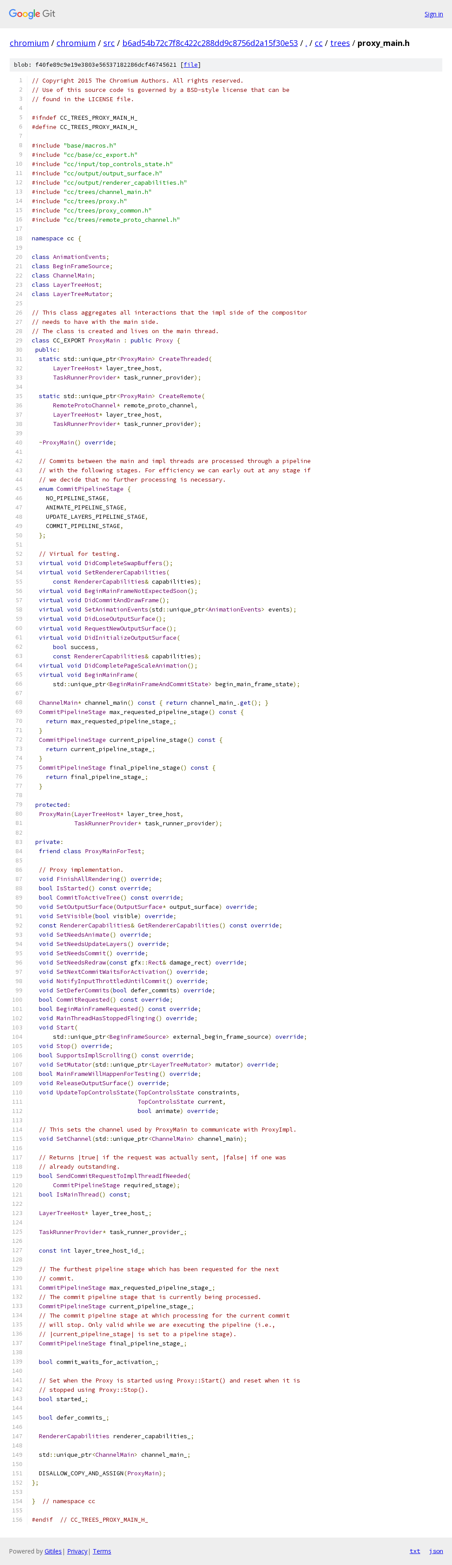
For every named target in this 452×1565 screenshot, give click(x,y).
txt (415, 1551)
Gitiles (53, 1551)
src (109, 43)
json (436, 1551)
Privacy (77, 1551)
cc (319, 43)
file (191, 64)
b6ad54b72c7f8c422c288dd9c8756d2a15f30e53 (210, 43)
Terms (102, 1551)
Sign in (434, 14)
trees (340, 43)
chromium (29, 43)
